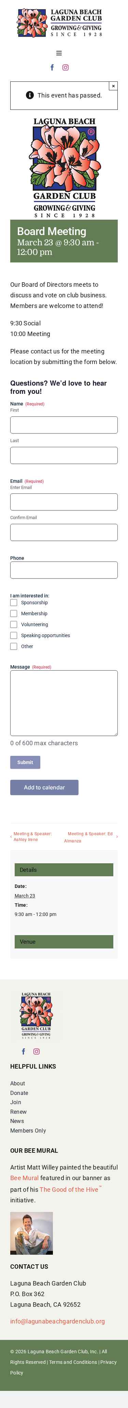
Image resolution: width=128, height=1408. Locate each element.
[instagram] (65, 67)
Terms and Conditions (73, 1362)
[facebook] (52, 67)
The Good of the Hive (71, 1189)
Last (14, 440)
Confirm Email (23, 517)
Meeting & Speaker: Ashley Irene (33, 836)
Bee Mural (24, 1177)
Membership (34, 613)
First (14, 410)
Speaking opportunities (45, 635)
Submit (25, 762)
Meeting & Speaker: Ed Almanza (88, 836)
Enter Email (21, 487)
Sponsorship (34, 602)
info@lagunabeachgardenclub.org (57, 1321)
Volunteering (34, 624)
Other (27, 646)
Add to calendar (44, 787)
